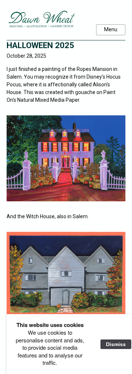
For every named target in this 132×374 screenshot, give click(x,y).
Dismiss (116, 344)
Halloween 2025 (40, 45)
